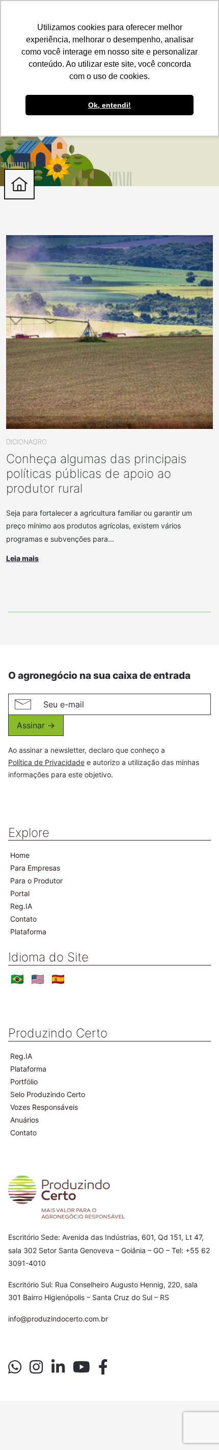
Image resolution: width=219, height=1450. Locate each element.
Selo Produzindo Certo (47, 1094)
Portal (20, 893)
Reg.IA (21, 906)
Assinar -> (36, 725)
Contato (23, 918)
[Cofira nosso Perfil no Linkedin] (58, 1367)
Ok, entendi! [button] (109, 105)
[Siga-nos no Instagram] (36, 1367)
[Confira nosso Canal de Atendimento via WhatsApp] (14, 1367)
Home (20, 855)
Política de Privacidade (46, 762)
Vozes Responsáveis (44, 1107)
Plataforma (28, 931)
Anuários (24, 1119)
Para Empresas (35, 867)
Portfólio (24, 1081)
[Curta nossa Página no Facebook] (103, 1367)
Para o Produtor (36, 880)
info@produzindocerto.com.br (58, 1318)
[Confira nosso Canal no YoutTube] (81, 1367)
